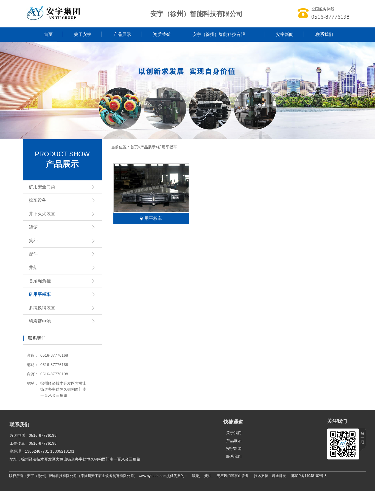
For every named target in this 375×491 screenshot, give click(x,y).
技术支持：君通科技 (270, 476)
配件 (33, 254)
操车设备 (37, 200)
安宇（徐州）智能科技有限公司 (218, 41)
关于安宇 (82, 34)
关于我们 (234, 432)
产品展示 (122, 34)
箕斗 (33, 240)
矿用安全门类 (42, 187)
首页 (48, 34)
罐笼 (33, 227)
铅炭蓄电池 (40, 321)
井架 (33, 267)
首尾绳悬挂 (40, 281)
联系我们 (324, 34)
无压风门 (224, 476)
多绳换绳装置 (42, 307)
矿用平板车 (40, 294)
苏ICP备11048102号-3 (308, 476)
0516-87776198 (330, 16)
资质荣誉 (161, 34)
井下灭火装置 (42, 213)
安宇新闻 (284, 34)
